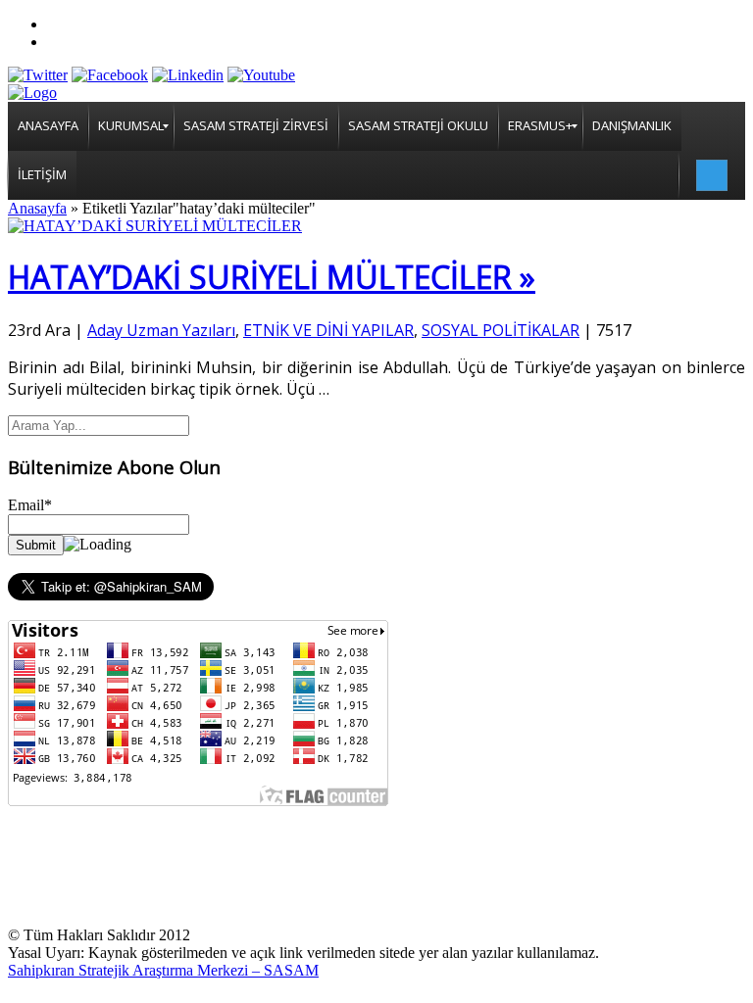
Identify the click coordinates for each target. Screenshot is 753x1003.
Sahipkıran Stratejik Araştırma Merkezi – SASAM (163, 970)
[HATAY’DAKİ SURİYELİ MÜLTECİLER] (155, 225)
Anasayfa (37, 208)
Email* (30, 505)
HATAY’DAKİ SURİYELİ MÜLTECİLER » (271, 277)
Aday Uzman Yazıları (161, 330)
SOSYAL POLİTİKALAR (500, 330)
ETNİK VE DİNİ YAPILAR (328, 330)
